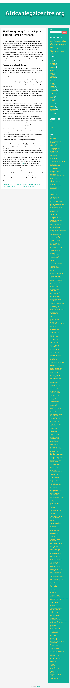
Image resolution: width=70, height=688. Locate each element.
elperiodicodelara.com (55, 140)
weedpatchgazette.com (55, 269)
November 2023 (53, 92)
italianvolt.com (53, 262)
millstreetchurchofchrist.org (56, 640)
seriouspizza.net (53, 502)
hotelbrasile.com (53, 209)
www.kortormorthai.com (55, 555)
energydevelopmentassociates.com (58, 230)
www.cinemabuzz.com (55, 591)
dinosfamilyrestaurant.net (55, 224)
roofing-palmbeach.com (55, 240)
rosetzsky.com (53, 398)
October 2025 (52, 69)
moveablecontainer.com (55, 213)
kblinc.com (52, 270)
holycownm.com (53, 470)
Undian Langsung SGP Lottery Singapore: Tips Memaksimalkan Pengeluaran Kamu (58, 40)
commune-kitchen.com (55, 385)
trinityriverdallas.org (54, 321)
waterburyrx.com (53, 486)
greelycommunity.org (54, 395)
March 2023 (52, 103)
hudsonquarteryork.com (55, 615)
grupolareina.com (53, 214)
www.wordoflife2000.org (55, 255)
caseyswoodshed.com (55, 493)
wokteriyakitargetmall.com (56, 298)
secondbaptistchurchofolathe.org (57, 663)
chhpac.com (52, 666)
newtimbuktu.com (54, 157)
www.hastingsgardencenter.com (57, 601)
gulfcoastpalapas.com (55, 515)
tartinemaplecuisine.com (55, 424)
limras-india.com (53, 138)
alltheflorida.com (53, 635)
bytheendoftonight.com (55, 341)
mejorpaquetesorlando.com (56, 280)
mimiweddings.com (54, 673)
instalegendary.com (54, 174)
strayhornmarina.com (54, 374)
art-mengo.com (53, 428)
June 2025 (52, 75)
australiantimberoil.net (55, 223)
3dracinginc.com (53, 359)
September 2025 (53, 70)
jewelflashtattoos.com (55, 181)
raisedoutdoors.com (54, 249)
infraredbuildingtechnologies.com (57, 226)
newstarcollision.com (54, 289)
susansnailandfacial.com (55, 539)
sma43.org (52, 575)
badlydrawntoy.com (54, 530)
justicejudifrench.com (54, 415)
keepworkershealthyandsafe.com (57, 176)
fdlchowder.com (53, 568)
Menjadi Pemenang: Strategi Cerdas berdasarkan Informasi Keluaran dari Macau (58, 43)
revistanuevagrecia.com (55, 401)
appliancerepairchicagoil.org (56, 171)
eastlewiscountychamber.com (56, 367)
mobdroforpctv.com (54, 345)
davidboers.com (53, 526)
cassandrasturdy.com (54, 347)
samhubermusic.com (54, 678)
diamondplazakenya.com (55, 624)
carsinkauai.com (53, 638)
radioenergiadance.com (55, 197)
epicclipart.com (53, 187)
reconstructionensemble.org (56, 466)
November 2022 (53, 109)
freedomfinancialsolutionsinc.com (57, 551)
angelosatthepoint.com (55, 489)
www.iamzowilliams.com (55, 599)
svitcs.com (52, 500)
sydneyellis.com (53, 301)
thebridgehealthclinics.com (56, 516)
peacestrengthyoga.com (55, 549)
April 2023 (52, 102)
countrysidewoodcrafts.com (56, 170)
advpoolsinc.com (53, 487)
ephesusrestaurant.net (55, 609)
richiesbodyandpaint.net (55, 141)
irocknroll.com (53, 253)
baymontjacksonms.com (55, 450)
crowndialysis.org (53, 302)
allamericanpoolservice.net (56, 305)
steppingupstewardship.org (56, 581)
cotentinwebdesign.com (55, 217)
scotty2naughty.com (54, 404)
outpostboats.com (54, 339)
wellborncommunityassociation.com (58, 204)
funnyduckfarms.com (54, 648)
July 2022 (51, 115)
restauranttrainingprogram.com (57, 303)
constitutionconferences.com (56, 497)
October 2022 (52, 111)
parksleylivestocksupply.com (56, 331)
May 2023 (52, 100)
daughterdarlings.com (54, 144)
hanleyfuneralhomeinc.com (56, 279)
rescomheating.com (54, 671)
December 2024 (53, 77)
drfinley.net (52, 654)
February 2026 (52, 63)
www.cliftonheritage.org (55, 574)
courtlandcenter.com (54, 479)
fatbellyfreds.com (54, 612)
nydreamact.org (53, 178)
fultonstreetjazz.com (54, 210)
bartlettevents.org (54, 211)
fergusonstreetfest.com (55, 631)
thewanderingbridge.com (55, 417)
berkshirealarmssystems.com (56, 263)
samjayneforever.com (54, 632)
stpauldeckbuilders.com (55, 561)
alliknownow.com (54, 365)
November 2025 (53, 67)
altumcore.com (53, 505)
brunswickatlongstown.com (56, 423)
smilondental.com (54, 288)
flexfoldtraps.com (54, 552)
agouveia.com (53, 661)
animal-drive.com (53, 506)
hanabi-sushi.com (53, 586)
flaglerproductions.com (55, 375)
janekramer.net (53, 426)
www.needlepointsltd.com (56, 569)
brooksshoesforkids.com (55, 509)
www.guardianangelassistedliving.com (58, 621)
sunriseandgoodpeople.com (56, 457)
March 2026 (52, 62)
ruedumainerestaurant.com (56, 397)
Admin (19, 38)
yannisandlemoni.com (54, 267)
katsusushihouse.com (54, 394)
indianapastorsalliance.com (56, 490)
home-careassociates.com (55, 328)
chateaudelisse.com (54, 203)
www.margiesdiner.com (55, 566)
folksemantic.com (54, 259)
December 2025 (53, 66)
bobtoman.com (53, 191)
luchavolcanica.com (54, 469)
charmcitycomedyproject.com (56, 407)
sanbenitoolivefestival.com (56, 348)
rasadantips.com (53, 155)
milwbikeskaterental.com (55, 449)
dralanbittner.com (54, 266)
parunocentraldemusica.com (56, 620)
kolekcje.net (52, 316)
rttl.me (51, 670)
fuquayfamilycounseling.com (56, 660)
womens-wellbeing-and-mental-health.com (57, 310)
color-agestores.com (54, 334)
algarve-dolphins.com (54, 441)
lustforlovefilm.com (54, 388)
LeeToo (38, 686)
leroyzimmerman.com (54, 653)
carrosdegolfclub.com (55, 229)
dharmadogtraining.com (55, 667)
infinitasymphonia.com (55, 391)
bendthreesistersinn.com (55, 460)
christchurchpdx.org (54, 382)
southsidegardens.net (54, 604)
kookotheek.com (54, 199)
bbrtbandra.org (53, 184)
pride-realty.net (53, 643)
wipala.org (52, 335)
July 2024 (51, 80)
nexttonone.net (53, 535)
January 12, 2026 (12, 38)
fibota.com (52, 617)
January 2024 (52, 89)
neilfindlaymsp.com (54, 480)
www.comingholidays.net (55, 355)
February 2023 (52, 105)
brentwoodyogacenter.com (56, 578)
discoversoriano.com (54, 352)
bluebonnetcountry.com (55, 186)
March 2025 (52, 76)
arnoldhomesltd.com (54, 243)
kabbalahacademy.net (55, 286)
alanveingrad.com (54, 443)
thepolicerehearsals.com (55, 364)
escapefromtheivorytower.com (57, 236)
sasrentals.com (53, 290)
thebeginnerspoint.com (55, 354)
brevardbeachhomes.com (55, 234)
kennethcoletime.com (55, 420)
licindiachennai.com (54, 142)
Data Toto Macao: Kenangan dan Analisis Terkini (58, 49)
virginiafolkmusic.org (54, 312)
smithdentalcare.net (54, 676)
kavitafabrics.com (54, 467)
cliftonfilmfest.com (54, 246)
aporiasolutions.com (54, 512)
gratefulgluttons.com (54, 344)
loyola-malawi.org (54, 336)
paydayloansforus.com (55, 165)
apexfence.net (53, 680)
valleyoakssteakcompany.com (56, 492)
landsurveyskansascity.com (56, 559)
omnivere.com (53, 154)
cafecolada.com (53, 351)
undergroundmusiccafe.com (56, 677)
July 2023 (51, 98)
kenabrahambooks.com (55, 384)
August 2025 (52, 72)
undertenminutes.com (54, 153)
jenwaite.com (53, 650)
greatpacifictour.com (54, 474)
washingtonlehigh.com (55, 584)
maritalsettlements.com (55, 447)
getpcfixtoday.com (54, 183)
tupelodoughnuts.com (55, 276)
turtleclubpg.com (53, 473)
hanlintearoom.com (54, 647)
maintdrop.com (53, 190)
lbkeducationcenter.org (55, 319)
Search (51, 29)
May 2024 (52, 83)
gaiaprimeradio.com (54, 430)
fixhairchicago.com (54, 495)
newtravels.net (53, 164)
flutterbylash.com (54, 645)
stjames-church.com (54, 403)
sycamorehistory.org (54, 595)
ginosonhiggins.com (54, 444)
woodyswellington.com (55, 611)
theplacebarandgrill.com (55, 484)
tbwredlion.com (53, 625)
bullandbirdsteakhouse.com (56, 571)
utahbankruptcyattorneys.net (56, 252)
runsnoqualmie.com (54, 563)
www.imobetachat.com (55, 528)
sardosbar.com (53, 260)
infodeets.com (53, 145)
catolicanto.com (53, 318)
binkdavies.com (53, 381)
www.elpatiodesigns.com (55, 614)
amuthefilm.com (53, 387)
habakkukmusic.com (54, 533)
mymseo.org (52, 664)
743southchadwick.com (55, 237)
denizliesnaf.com (53, 496)
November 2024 (53, 79)
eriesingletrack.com (54, 272)
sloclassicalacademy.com (55, 370)
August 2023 (52, 96)
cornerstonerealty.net (55, 597)
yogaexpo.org (53, 326)
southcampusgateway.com (56, 201)
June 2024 (52, 82)
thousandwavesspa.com (55, 477)
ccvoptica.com (53, 582)
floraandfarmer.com (54, 232)
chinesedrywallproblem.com (56, 459)
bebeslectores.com (54, 222)
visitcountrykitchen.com (55, 440)
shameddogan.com (54, 519)
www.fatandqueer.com (55, 556)
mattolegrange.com (54, 436)
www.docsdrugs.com (54, 565)
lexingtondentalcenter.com (56, 299)
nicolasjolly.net (53, 390)
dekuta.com (52, 589)
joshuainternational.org (55, 538)
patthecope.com (53, 499)
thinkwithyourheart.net (55, 250)
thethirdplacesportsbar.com (56, 608)
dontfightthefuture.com (55, 242)
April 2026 (52, 60)
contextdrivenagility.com (55, 410)
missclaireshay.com (54, 137)
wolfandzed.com (53, 588)
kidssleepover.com (54, 163)
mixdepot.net (53, 592)
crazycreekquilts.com (54, 380)
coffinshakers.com (54, 413)
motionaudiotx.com (54, 668)
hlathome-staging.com (55, 296)
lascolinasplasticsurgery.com (56, 572)
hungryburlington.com (55, 421)
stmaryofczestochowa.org (56, 414)
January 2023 (52, 106)
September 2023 (53, 95)
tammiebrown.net (54, 431)
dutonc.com (52, 433)
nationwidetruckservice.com (56, 472)
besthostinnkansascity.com (56, 674)
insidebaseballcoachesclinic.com (57, 637)
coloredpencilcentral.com (55, 245)
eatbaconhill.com (53, 160)
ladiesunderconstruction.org (56, 220)
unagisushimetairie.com (55, 180)
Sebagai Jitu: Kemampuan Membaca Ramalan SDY (57, 46)
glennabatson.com (54, 372)
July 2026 (51, 59)
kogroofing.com (53, 194)
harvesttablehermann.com (55, 227)
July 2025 (51, 73)
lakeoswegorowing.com (55, 658)
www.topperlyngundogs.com (56, 545)
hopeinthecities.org (54, 342)
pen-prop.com (53, 541)
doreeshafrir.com (53, 405)
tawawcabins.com (54, 257)
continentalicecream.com (55, 378)
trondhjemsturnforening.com (56, 622)
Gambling (10, 181)
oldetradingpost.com (54, 219)
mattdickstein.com (54, 529)
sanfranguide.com (54, 357)
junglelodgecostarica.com (55, 437)
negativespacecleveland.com (56, 454)
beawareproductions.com (55, 408)
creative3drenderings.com (55, 522)
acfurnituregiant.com (54, 151)
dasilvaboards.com (54, 371)
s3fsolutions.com (53, 233)
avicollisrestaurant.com (55, 482)
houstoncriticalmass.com (55, 361)
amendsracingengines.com (55, 553)
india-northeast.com (54, 239)
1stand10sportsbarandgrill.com (56, 282)
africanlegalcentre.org (55, 393)
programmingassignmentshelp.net (57, 161)
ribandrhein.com (53, 315)
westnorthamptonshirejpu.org (56, 207)
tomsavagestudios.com (55, 308)
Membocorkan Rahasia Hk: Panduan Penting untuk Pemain (57, 52)
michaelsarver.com (54, 293)
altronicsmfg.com (53, 158)
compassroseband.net (54, 503)
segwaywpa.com (53, 513)
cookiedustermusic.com (55, 464)
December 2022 (53, 108)
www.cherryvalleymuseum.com (57, 216)
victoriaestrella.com (54, 476)
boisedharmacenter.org (55, 332)
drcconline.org (53, 483)
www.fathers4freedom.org (56, 543)
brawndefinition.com (54, 377)
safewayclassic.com (54, 168)
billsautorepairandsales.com (56, 627)
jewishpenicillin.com (54, 306)
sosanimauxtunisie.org (55, 193)
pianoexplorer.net (54, 602)
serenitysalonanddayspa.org (56, 148)
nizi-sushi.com (53, 427)
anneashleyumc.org (54, 558)
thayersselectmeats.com (55, 510)
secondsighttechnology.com (56, 292)
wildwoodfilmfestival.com (56, 206)
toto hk (22, 163)
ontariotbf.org (53, 173)
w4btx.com (52, 283)
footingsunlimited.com (55, 562)
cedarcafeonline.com (54, 150)
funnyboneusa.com (54, 463)
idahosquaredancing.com (55, 256)
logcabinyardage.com (54, 525)
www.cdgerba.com (54, 618)
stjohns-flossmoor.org (55, 461)
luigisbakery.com (53, 585)
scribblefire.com (53, 325)
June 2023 (52, 99)
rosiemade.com (53, 275)
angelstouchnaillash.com (55, 285)
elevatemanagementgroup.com (57, 651)
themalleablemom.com (55, 418)
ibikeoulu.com (53, 411)
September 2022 (53, 112)
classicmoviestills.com (54, 349)
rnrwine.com (52, 657)
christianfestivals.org (54, 438)
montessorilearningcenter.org (56, 630)
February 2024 (52, 88)
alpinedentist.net (53, 196)
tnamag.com (52, 507)
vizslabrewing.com (54, 265)
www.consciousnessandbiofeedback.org (59, 598)
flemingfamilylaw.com (55, 655)
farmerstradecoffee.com (55, 523)
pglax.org (52, 453)
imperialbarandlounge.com (56, 247)
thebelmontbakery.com (55, 167)
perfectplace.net (53, 322)
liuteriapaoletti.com (54, 456)
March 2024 (52, 86)
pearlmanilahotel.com (54, 188)
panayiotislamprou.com (55, 200)
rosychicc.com (53, 338)
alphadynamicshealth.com (55, 644)
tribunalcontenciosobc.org (56, 368)
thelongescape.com (54, 434)
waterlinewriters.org (54, 518)
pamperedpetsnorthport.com (56, 273)
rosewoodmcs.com (54, 594)
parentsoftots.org (54, 520)
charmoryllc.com (53, 358)
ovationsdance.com (54, 313)
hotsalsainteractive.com (55, 147)
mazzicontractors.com (55, 607)
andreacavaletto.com (54, 329)
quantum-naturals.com (55, 628)
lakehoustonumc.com (54, 532)
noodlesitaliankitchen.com (56, 177)
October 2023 (52, 93)
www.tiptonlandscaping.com (56, 579)
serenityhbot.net (53, 536)
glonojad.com (53, 400)
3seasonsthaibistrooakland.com (57, 324)
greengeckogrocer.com (55, 295)
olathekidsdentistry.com (55, 278)
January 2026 (52, 65)
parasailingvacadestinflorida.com (57, 641)
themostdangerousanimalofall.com (57, 362)
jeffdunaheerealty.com (55, 548)
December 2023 (53, 90)
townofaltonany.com (54, 451)
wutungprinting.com (54, 446)
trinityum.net (53, 605)
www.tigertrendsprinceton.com (57, 542)
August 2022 (52, 113)
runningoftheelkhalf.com (55, 546)
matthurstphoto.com (54, 634)
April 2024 (52, 85)
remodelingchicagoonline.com (56, 576)
